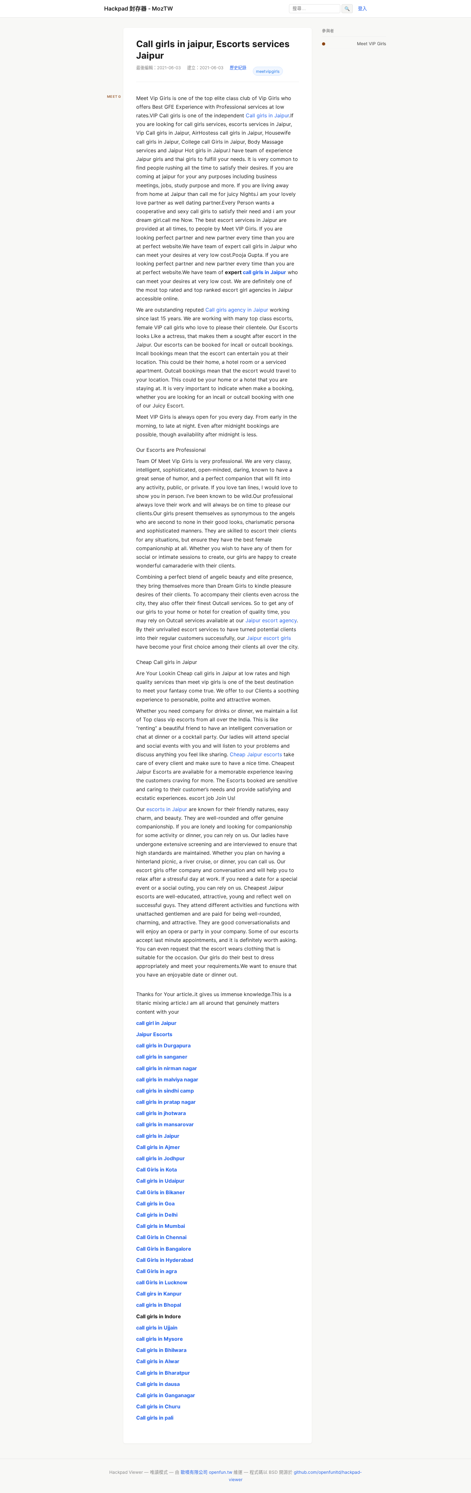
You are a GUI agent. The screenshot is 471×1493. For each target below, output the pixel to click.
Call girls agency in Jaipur (236, 309)
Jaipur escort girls (269, 638)
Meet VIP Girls (371, 43)
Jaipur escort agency (270, 620)
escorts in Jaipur (166, 809)
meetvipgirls (268, 71)
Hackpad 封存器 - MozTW (138, 8)
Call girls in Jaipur (267, 115)
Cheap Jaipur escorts (256, 754)
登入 (362, 8)
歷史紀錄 (238, 67)
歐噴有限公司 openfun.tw (206, 1472)
